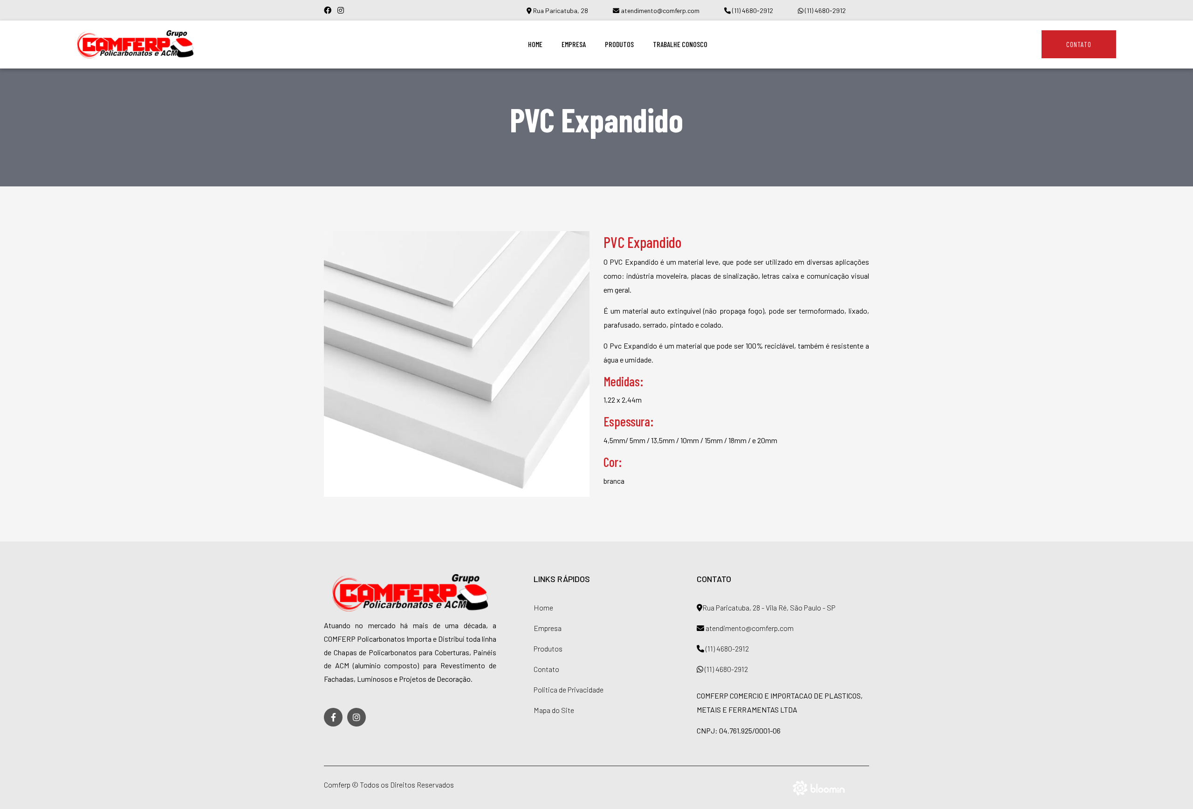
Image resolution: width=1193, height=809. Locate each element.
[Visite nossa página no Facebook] (330, 10)
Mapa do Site (554, 710)
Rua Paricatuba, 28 (560, 10)
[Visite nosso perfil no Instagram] (343, 10)
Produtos (619, 44)
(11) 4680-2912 (752, 10)
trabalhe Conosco (680, 44)
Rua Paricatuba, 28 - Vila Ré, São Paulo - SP (769, 607)
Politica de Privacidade (568, 689)
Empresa (574, 44)
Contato (1078, 44)
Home (535, 44)
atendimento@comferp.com (659, 10)
